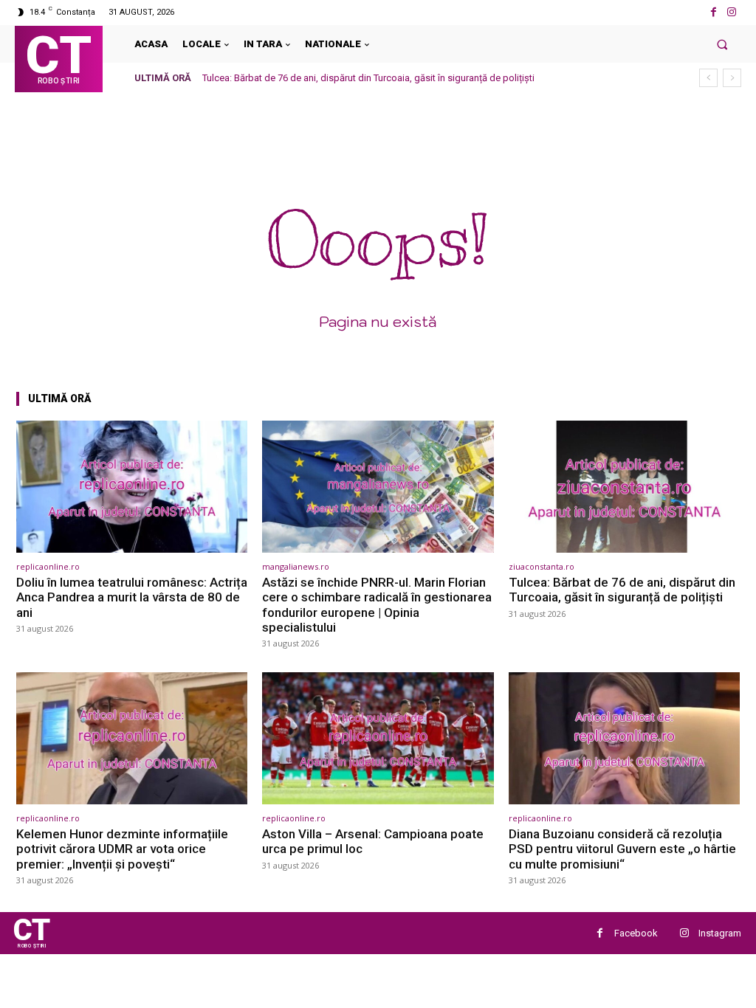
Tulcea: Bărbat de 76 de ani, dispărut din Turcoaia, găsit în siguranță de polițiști (368, 77)
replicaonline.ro (48, 566)
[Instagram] (732, 12)
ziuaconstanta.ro (541, 566)
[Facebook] (713, 12)
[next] (732, 78)
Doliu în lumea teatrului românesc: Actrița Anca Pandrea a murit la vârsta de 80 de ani (131, 597)
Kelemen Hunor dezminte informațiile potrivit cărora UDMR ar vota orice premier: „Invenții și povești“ (122, 848)
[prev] (708, 78)
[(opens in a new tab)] (131, 487)
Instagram (719, 933)
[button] (722, 44)
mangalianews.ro (295, 566)
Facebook (636, 933)
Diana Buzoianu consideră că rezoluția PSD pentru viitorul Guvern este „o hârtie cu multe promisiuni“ (622, 848)
